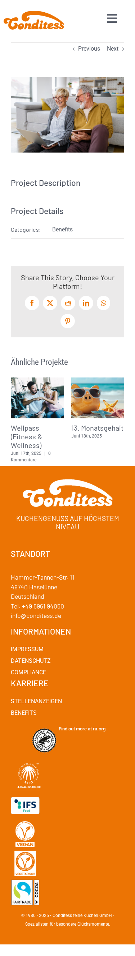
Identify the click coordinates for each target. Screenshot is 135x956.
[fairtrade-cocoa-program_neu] (25, 880)
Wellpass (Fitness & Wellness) (26, 436)
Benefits (62, 229)
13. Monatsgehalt (97, 427)
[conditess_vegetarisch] (25, 851)
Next (112, 48)
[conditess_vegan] (25, 822)
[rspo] (29, 757)
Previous (89, 48)
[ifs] (25, 793)
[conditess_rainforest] (44, 728)
